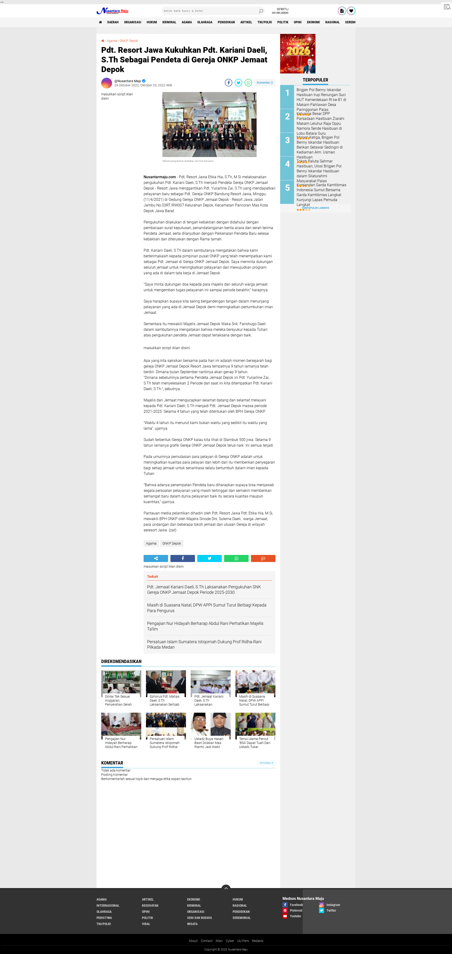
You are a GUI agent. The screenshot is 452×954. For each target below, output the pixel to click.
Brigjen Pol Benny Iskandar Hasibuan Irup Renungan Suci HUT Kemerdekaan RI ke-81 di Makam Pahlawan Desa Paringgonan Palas (321, 100)
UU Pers (243, 941)
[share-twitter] (238, 82)
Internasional (108, 905)
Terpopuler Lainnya (315, 208)
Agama (187, 22)
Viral (146, 924)
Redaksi (257, 941)
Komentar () (265, 82)
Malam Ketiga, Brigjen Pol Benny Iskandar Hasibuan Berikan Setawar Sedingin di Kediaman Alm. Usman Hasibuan (320, 147)
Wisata (192, 924)
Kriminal (169, 22)
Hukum (152, 22)
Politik (282, 22)
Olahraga (204, 22)
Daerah (113, 22)
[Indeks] (342, 11)
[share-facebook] (228, 82)
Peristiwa (104, 918)
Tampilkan (265, 762)
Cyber (230, 941)
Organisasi (132, 22)
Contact (207, 941)
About (193, 941)
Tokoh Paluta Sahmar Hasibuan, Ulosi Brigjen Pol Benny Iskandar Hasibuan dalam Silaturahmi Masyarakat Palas (319, 171)
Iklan (219, 941)
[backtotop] (226, 889)
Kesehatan (150, 905)
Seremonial (354, 22)
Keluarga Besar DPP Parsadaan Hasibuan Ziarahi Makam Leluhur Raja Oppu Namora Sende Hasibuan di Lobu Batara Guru (320, 123)
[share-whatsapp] (248, 82)
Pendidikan (226, 22)
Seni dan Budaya (199, 918)
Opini (298, 22)
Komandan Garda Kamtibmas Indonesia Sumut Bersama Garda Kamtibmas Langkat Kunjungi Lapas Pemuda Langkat (321, 195)
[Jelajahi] (446, 6)
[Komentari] (263, 558)
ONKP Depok (129, 41)
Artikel (246, 22)
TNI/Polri (265, 22)
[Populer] (351, 11)
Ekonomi (313, 22)
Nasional (332, 22)
